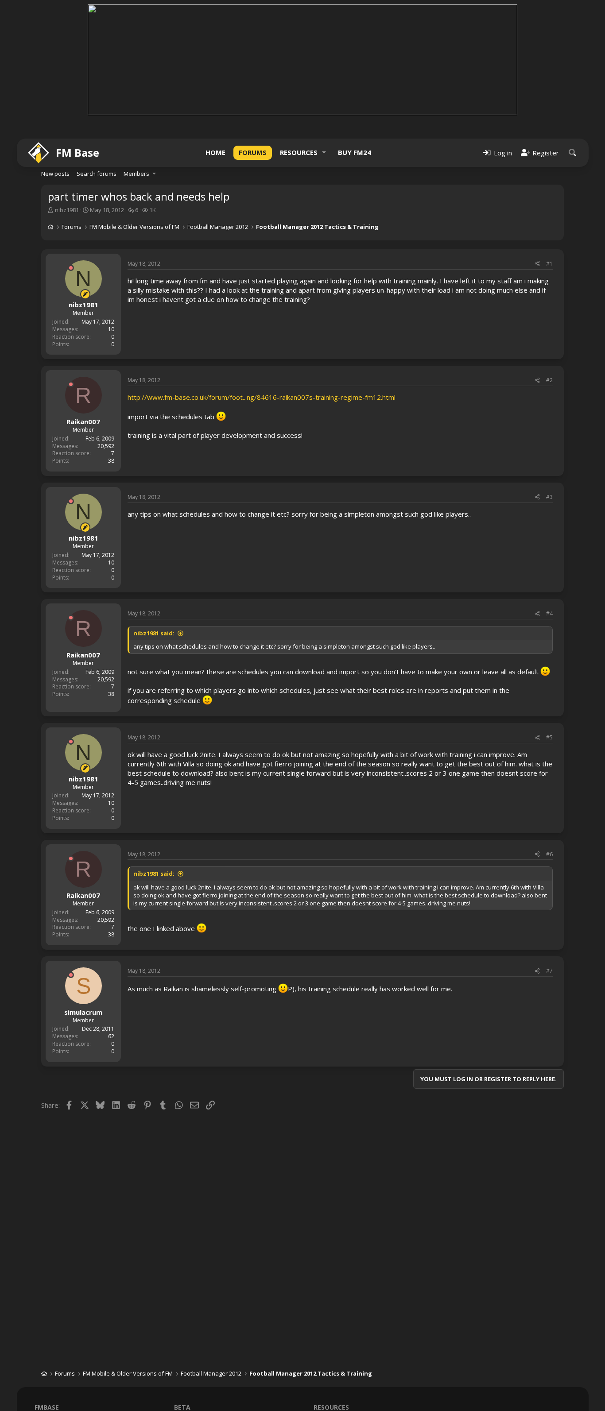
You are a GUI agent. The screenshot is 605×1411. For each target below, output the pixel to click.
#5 (549, 737)
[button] (324, 152)
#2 (549, 380)
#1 (549, 263)
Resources (299, 152)
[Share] (537, 264)
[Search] (572, 152)
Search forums (96, 174)
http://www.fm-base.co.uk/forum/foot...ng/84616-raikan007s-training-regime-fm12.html (262, 397)
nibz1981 (67, 210)
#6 (549, 854)
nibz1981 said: (154, 633)
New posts (55, 174)
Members (136, 174)
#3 (549, 497)
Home (215, 152)
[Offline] (71, 268)
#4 (549, 613)
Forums (253, 152)
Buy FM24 (354, 152)
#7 (549, 970)
